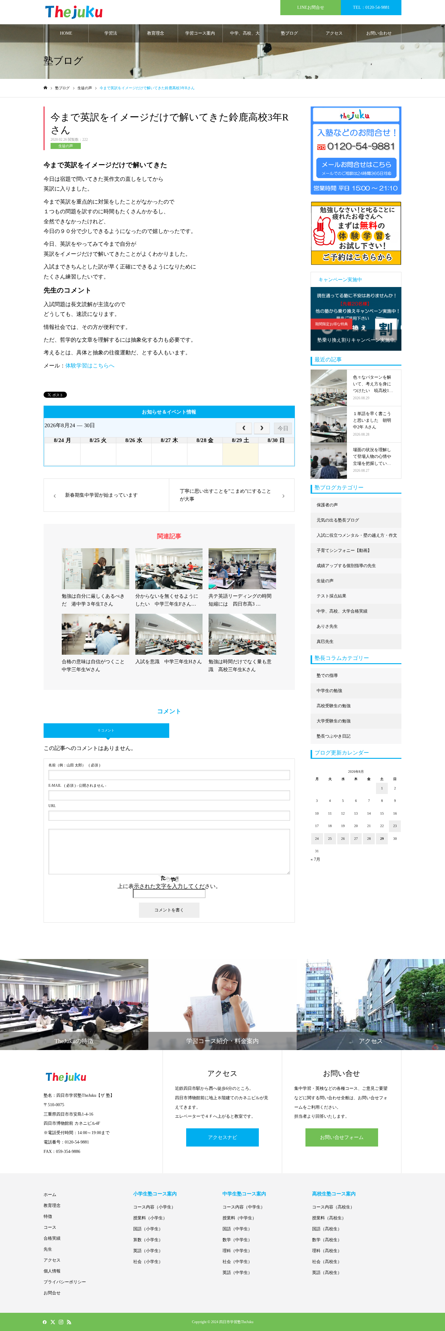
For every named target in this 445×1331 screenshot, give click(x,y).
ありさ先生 (327, 626)
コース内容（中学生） (243, 1207)
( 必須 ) (74, 765)
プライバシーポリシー (65, 1282)
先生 (48, 1249)
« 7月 (315, 859)
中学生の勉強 (329, 690)
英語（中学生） (237, 1272)
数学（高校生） (327, 1240)
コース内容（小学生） (154, 1207)
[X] (53, 1322)
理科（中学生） (237, 1250)
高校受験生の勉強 (334, 706)
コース (50, 1227)
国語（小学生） (148, 1229)
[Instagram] (61, 1322)
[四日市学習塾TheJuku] (74, 12)
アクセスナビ (222, 1137)
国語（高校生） (327, 1229)
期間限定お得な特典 (331, 324)
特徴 (48, 1216)
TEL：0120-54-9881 (371, 7)
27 (356, 838)
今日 (283, 428)
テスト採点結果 (331, 596)
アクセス (334, 33)
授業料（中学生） (239, 1218)
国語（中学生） (237, 1229)
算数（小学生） (148, 1240)
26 (343, 838)
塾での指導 (327, 675)
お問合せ (52, 1293)
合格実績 (52, 1238)
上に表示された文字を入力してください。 (169, 886)
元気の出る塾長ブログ (338, 520)
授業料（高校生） (329, 1218)
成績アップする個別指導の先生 (346, 565)
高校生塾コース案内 (334, 1193)
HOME (66, 33)
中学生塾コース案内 (244, 1193)
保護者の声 (327, 505)
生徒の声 (65, 146)
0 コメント (106, 730)
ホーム (50, 1194)
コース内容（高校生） (333, 1207)
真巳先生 (325, 641)
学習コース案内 (200, 33)
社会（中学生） (237, 1261)
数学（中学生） (237, 1240)
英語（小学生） (148, 1250)
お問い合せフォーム (342, 1137)
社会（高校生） (327, 1261)
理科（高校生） (327, 1250)
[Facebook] (44, 1322)
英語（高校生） (327, 1272)
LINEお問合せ (310, 7)
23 (395, 826)
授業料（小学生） (150, 1218)
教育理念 (155, 33)
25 (330, 838)
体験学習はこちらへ (89, 366)
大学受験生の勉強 (334, 721)
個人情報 (52, 1271)
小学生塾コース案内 (155, 1193)
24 (317, 838)
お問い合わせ (379, 33)
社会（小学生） (148, 1261)
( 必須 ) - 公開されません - (77, 785)
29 (382, 838)
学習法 (110, 33)
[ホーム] (45, 88)
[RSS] (69, 1322)
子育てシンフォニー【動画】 (344, 550)
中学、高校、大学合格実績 (245, 36)
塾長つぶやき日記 (334, 736)
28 (369, 838)
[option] (356, 319)
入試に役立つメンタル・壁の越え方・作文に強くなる (357, 538)
